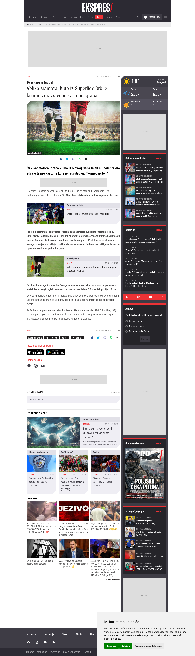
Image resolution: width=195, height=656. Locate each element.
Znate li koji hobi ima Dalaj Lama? (144, 554)
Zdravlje (108, 17)
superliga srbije (35, 337)
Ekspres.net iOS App (35, 352)
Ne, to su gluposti (137, 326)
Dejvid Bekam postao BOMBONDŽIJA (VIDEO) (144, 520)
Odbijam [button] (126, 646)
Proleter (64, 337)
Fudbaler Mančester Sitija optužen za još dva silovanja (41, 472)
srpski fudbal (51, 337)
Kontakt (87, 651)
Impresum (55, 651)
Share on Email (86, 159)
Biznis (63, 17)
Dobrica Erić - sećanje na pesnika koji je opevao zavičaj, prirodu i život (144, 272)
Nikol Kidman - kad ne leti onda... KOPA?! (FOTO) (144, 532)
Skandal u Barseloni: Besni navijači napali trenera (105, 472)
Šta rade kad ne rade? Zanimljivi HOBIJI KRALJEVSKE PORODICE (144, 566)
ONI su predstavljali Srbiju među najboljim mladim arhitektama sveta (144, 201)
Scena (90, 17)
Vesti (55, 17)
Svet (82, 17)
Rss (162, 297)
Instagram (36, 366)
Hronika (73, 17)
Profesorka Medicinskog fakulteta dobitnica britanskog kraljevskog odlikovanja (144, 167)
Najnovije (44, 17)
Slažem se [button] (111, 646)
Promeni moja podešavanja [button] (148, 646)
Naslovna (32, 17)
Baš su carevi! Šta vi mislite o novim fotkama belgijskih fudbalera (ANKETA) (73, 472)
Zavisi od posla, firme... (139, 331)
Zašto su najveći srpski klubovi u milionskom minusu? (73, 432)
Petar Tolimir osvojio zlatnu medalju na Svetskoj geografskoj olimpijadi (144, 190)
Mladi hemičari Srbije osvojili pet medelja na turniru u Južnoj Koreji (144, 179)
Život (118, 17)
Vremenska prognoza (144, 81)
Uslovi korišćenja (71, 651)
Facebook (29, 366)
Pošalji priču (154, 17)
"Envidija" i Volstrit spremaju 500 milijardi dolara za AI (144, 250)
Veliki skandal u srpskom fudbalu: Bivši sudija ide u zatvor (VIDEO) (73, 266)
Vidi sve (159, 158)
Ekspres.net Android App (55, 352)
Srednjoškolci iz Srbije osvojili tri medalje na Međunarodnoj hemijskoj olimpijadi (144, 213)
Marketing (42, 651)
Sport (99, 17)
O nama (30, 651)
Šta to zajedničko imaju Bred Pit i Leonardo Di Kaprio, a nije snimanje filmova (144, 543)
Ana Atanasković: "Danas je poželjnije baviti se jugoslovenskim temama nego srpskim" (144, 239)
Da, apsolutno (135, 321)
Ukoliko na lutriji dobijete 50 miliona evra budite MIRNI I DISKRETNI (144, 283)
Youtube (42, 366)
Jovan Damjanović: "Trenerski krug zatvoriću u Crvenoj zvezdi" (144, 261)
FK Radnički (77, 337)
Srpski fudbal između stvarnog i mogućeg (73, 213)
